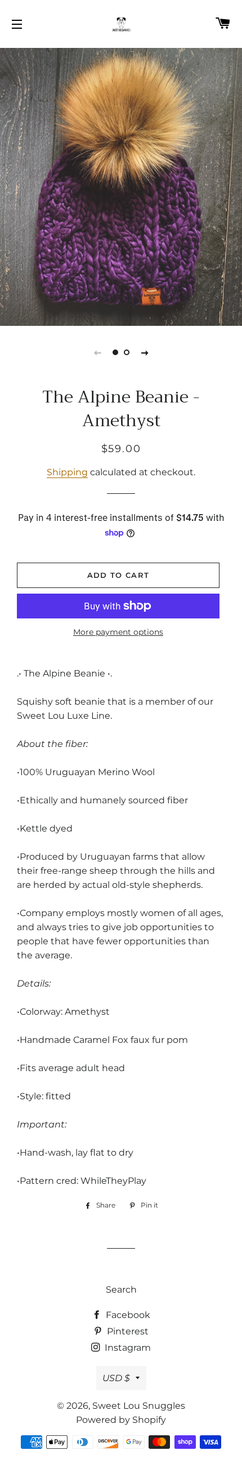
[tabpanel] (121, 185)
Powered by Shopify (121, 1419)
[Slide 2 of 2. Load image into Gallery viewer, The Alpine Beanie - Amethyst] (126, 352)
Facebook (127, 1315)
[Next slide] (144, 352)
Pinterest (127, 1331)
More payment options (118, 632)
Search (121, 1289)
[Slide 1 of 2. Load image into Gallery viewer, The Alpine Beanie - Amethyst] (115, 352)
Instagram (126, 1347)
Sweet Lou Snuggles (138, 1405)
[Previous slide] (97, 352)
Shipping (67, 472)
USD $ (116, 1378)
